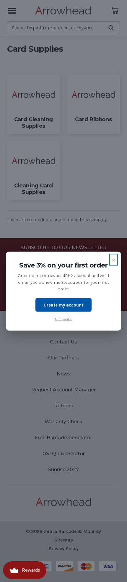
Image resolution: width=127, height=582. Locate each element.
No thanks (63, 319)
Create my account (63, 304)
